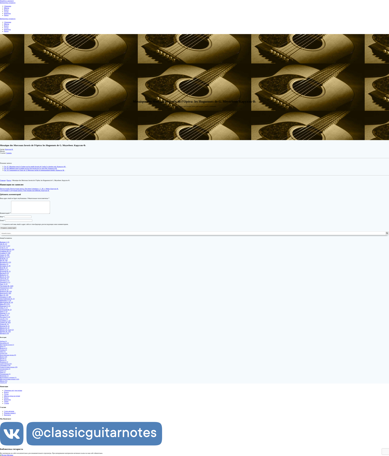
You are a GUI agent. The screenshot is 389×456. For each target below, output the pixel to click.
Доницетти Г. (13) (6, 288)
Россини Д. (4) (5, 317)
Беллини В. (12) (5, 262)
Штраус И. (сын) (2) (7, 330)
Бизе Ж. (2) (4, 268)
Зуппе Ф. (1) (4, 289)
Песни (3, 358)
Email (2, 220)
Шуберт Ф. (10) (5, 331)
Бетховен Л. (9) (5, 266)
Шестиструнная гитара (9, 379)
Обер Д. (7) (4, 308)
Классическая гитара (8, 355)
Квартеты (7, 13)
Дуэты (6, 11)
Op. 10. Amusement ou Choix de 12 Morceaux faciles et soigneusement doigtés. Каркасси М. (34, 170)
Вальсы (3, 348)
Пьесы (6, 15)
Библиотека (7, 3)
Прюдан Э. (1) (5, 313)
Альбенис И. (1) (5, 251)
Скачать (9, 153)
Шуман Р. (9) (4, 333)
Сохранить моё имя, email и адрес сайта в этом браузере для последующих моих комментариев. (35, 224)
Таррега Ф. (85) (5, 322)
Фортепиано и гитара (8, 377)
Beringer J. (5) (4, 242)
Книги (6, 10)
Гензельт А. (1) (5, 282)
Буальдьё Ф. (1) (5, 271)
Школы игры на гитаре (12, 396)
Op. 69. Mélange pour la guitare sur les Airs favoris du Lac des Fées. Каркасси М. (30, 168)
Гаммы (3, 350)
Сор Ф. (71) (4, 319)
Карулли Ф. (9, 149)
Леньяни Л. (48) (5, 297)
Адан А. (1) (4, 247)
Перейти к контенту (7, 1)
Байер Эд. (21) (5, 257)
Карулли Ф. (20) (5, 293)
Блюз (3, 346)
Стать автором (9, 411)
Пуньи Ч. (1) (4, 315)
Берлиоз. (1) (4, 264)
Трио (2, 372)
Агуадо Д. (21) (5, 246)
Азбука (3, 341)
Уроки (6, 401)
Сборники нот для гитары (13, 390)
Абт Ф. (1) (3, 244)
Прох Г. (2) (3, 311)
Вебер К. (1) (4, 275)
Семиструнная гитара (8, 367)
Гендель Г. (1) (4, 280)
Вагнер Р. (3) (4, 273)
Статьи (6, 403)
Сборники (7, 6)
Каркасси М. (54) (6, 291)
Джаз (3, 351)
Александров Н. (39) (7, 249)
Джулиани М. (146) (6, 286)
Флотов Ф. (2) (5, 326)
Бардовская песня (7, 344)
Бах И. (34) (3, 260)
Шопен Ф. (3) (4, 328)
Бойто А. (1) (4, 269)
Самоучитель (6, 363)
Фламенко (4, 376)
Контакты (7, 415)
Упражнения (5, 374)
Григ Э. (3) (3, 284)
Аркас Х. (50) (4, 255)
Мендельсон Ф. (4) (6, 302)
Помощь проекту (10, 413)
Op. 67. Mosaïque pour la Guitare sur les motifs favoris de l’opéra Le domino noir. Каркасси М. (35, 166)
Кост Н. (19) (4, 295)
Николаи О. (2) (5, 306)
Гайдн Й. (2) (4, 279)
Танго (3, 370)
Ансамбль (4, 343)
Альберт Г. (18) (5, 253)
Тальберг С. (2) (5, 320)
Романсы (4, 362)
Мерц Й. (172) (5, 304)
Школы (6, 8)
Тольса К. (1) (4, 324)
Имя (2, 217)
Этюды (3, 382)
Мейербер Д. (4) (5, 300)
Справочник (5, 369)
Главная (2, 180)
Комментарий (5, 213)
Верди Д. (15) (4, 277)
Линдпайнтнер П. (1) (7, 299)
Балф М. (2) (4, 258)
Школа (3, 381)
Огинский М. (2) (6, 310)
